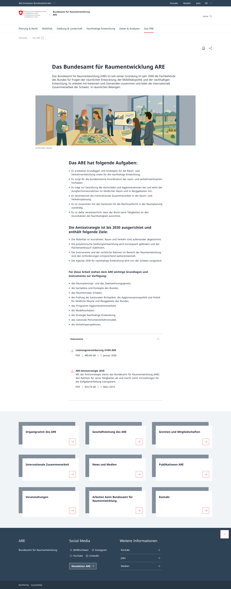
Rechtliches (24, 585)
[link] (49, 435)
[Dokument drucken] (203, 48)
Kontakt (125, 550)
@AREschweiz (80, 550)
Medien (125, 566)
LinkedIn (94, 555)
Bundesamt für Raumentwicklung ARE (71, 13)
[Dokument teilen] (210, 48)
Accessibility (36, 585)
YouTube (78, 555)
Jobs (123, 558)
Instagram (101, 550)
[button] (28, 28)
